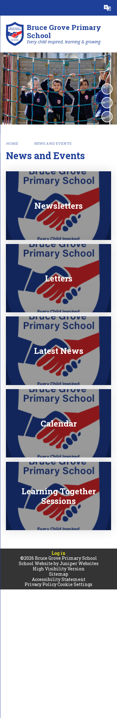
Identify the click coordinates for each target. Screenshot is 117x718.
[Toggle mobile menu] (8, 8)
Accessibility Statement (58, 579)
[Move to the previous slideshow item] (107, 102)
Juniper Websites (79, 563)
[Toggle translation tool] (107, 8)
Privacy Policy (40, 584)
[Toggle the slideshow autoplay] (107, 89)
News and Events (52, 143)
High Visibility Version (59, 569)
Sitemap (58, 574)
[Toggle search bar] (92, 8)
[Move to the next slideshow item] (107, 116)
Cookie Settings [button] (74, 584)
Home (12, 143)
